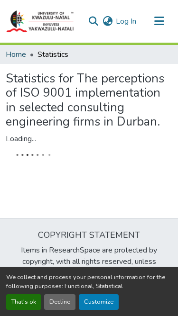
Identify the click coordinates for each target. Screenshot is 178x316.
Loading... (21, 139)
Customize (98, 302)
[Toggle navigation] (159, 21)
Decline (59, 302)
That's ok (23, 302)
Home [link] (16, 54)
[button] (40, 21)
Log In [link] (126, 21)
